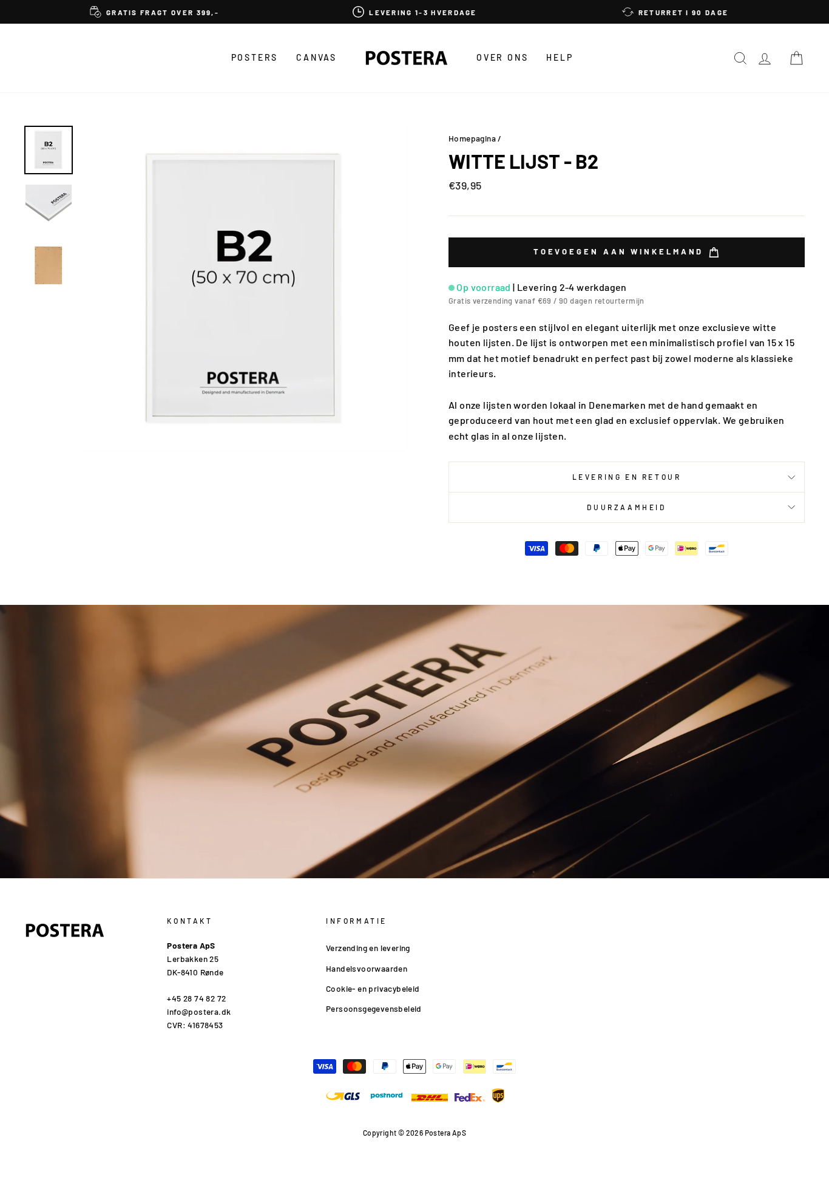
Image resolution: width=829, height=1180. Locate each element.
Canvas (316, 57)
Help (559, 57)
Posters (255, 57)
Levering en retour (627, 476)
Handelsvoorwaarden (366, 968)
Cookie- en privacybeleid (373, 988)
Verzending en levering (368, 948)
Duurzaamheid (626, 507)
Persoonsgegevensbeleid (374, 1008)
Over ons (502, 57)
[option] (154, 12)
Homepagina (472, 138)
